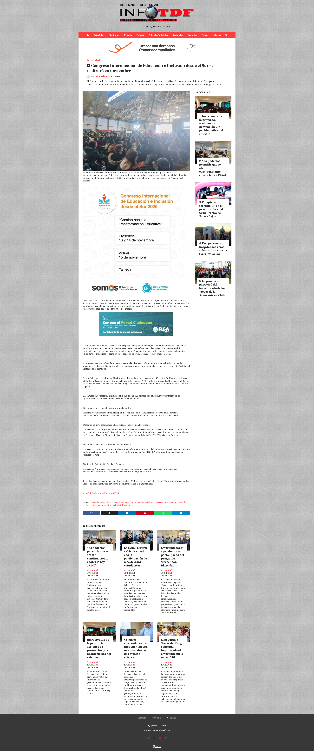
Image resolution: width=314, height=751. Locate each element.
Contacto (142, 718)
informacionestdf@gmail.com (157, 730)
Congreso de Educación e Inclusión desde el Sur (129, 502)
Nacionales (177, 35)
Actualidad (99, 35)
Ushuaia (128, 35)
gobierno (87, 505)
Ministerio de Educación (119, 505)
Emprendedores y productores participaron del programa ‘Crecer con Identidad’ (172, 556)
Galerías (217, 35)
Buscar (173, 718)
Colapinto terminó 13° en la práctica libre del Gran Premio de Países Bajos (211, 209)
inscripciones (99, 505)
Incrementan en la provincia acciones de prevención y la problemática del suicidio (99, 648)
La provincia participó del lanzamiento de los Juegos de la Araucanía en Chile (212, 288)
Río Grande (114, 35)
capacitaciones (98, 502)
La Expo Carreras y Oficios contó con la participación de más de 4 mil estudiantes (136, 556)
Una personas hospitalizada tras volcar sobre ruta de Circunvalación (213, 249)
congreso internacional (165, 502)
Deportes (192, 35)
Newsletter (156, 718)
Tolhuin (140, 35)
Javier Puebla (98, 76)
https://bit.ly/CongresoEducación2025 (101, 493)
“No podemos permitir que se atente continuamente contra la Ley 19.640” (98, 556)
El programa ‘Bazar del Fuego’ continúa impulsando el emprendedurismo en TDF (172, 648)
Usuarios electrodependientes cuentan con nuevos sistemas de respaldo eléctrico (136, 648)
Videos (205, 35)
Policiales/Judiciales (158, 35)
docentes (182, 502)
